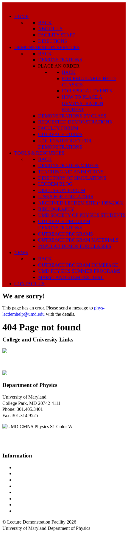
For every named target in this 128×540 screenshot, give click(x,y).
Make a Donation (30, 498)
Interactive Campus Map (37, 479)
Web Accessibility (31, 510)
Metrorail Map (27, 486)
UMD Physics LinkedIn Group (43, 504)
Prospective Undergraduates (40, 473)
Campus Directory (31, 467)
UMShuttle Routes (31, 492)
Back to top (13, 534)
